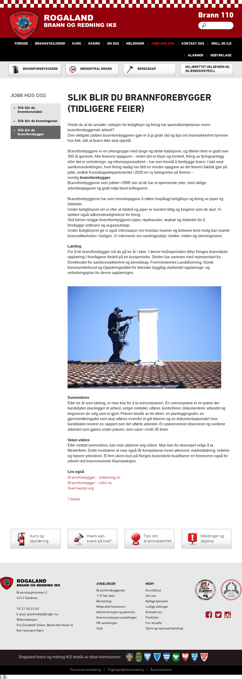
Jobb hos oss (28, 95)
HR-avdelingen (106, 623)
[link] (209, 615)
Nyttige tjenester (157, 601)
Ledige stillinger (157, 607)
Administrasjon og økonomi (115, 612)
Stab (99, 629)
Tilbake (74, 498)
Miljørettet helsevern (111, 607)
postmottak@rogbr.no (42, 614)
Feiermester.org (81, 487)
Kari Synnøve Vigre (30, 631)
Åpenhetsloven (161, 670)
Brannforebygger (81, 477)
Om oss (151, 596)
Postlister (152, 618)
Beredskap (104, 601)
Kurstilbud (153, 591)
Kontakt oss (154, 612)
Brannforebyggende (110, 591)
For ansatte (154, 623)
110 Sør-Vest (105, 596)
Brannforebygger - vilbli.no (90, 482)
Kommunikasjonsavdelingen (116, 618)
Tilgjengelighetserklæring (126, 670)
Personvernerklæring (85, 670)
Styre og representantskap (164, 629)
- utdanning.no (107, 477)
